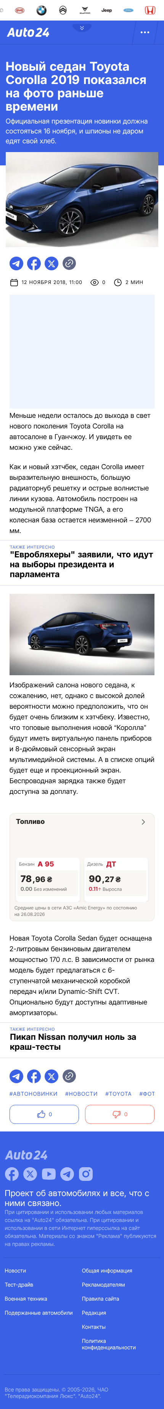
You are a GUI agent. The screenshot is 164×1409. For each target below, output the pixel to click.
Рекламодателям (103, 1285)
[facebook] (34, 263)
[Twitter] (30, 1174)
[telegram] (16, 263)
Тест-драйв (19, 1285)
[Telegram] (67, 1174)
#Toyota (119, 1094)
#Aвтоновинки (34, 1094)
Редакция (94, 1313)
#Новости (81, 1094)
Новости (15, 1271)
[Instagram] (86, 1174)
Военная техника (26, 1299)
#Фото (150, 1094)
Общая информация (107, 1271)
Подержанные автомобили (39, 1313)
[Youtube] (49, 1174)
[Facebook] (12, 1174)
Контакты (94, 1327)
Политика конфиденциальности (109, 1344)
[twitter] (51, 263)
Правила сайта (100, 1299)
